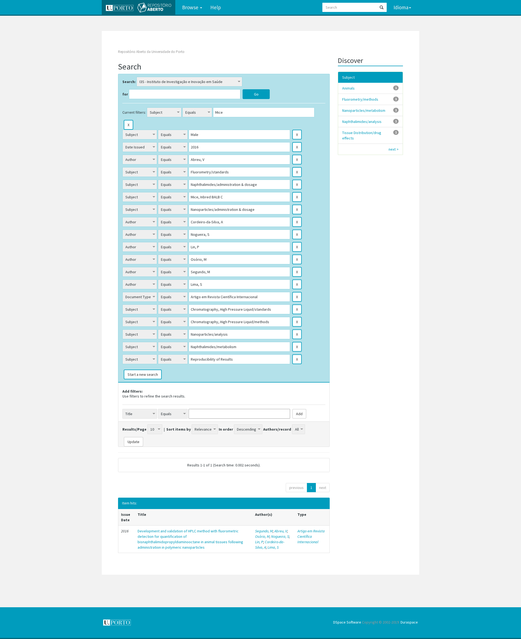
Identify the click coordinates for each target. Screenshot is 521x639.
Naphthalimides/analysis (362, 121)
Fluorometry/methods (360, 99)
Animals (348, 88)
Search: (129, 81)
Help (215, 7)
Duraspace (409, 622)
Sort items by (178, 429)
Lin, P (259, 541)
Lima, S (273, 547)
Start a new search (143, 374)
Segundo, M (264, 531)
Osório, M (262, 536)
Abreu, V (280, 531)
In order (226, 429)
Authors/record (277, 429)
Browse (190, 7)
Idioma (400, 7)
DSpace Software (347, 622)
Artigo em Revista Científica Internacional (311, 536)
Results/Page (134, 429)
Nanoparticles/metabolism (363, 110)
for (125, 94)
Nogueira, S (280, 536)
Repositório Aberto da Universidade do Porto (151, 51)
